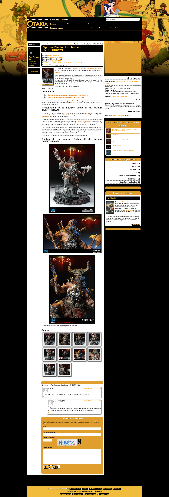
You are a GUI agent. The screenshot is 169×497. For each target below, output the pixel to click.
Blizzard (57, 72)
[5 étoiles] (52, 65)
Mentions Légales (95, 489)
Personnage (33, 61)
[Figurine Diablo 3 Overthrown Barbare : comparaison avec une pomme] (64, 361)
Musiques (117, 28)
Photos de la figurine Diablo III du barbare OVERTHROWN (65, 97)
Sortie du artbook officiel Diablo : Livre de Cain (124, 140)
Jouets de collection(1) (130, 182)
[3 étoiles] (49, 65)
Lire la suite (136, 224)
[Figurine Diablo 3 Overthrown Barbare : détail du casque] (64, 345)
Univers (65, 20)
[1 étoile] (46, 65)
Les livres (73, 24)
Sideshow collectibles (77, 63)
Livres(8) (136, 163)
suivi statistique (90, 494)
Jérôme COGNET (55, 61)
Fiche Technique (34, 57)
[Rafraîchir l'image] (79, 442)
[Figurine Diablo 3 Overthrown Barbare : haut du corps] (79, 361)
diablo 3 (66, 63)
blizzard (48, 63)
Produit (53, 24)
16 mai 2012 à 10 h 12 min (92, 401)
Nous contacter (75, 489)
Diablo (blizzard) (117, 134)
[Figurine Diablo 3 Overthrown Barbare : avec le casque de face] (79, 345)
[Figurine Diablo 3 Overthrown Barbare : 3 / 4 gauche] (49, 345)
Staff (31, 59)
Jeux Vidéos (110, 28)
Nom (44, 426)
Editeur (85, 489)
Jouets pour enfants (83, 28)
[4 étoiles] (50, 65)
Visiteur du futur (130, 202)
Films (60, 24)
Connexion (116, 489)
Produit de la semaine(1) (129, 176)
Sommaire (32, 49)
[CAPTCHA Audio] (79, 440)
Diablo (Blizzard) (53, 55)
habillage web (87, 491)
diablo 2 (60, 63)
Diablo (74, 101)
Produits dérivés (56, 28)
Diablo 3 (75, 69)
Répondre (46, 397)
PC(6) (137, 173)
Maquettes (102, 28)
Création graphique (73, 491)
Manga (84, 24)
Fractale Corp (104, 494)
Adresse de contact (49, 432)
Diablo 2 (51, 115)
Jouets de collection (66, 44)
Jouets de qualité (71, 28)
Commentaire (47, 448)
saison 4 (120, 202)
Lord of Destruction (84, 121)
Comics (90, 24)
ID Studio (99, 491)
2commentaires (34, 71)
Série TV (66, 24)
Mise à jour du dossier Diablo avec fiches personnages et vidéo (124, 129)
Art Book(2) (135, 170)
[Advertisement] (84, 35)
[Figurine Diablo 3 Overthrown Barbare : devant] (49, 361)
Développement (65, 494)
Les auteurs (107, 489)
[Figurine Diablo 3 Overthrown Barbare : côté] (94, 345)
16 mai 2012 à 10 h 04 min (92, 388)
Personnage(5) (133, 179)
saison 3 (128, 210)
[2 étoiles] (48, 65)
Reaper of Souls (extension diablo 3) (123, 151)
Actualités (54, 20)
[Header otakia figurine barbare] (64, 376)
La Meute (111, 198)
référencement (77, 494)
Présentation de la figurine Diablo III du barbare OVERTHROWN (67, 95)
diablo (54, 63)
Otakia (43, 44)
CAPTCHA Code (48, 438)
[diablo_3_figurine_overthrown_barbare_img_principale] (49, 376)
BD (79, 24)
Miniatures (94, 28)
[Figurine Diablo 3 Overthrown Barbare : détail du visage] (94, 361)
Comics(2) (135, 166)
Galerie (31, 65)
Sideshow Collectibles (94, 69)
